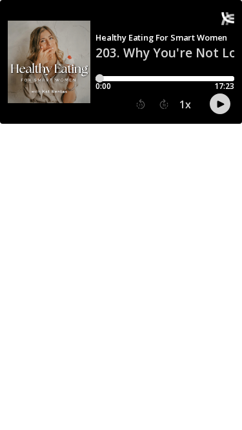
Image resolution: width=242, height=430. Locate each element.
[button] (140, 104)
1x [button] (185, 104)
